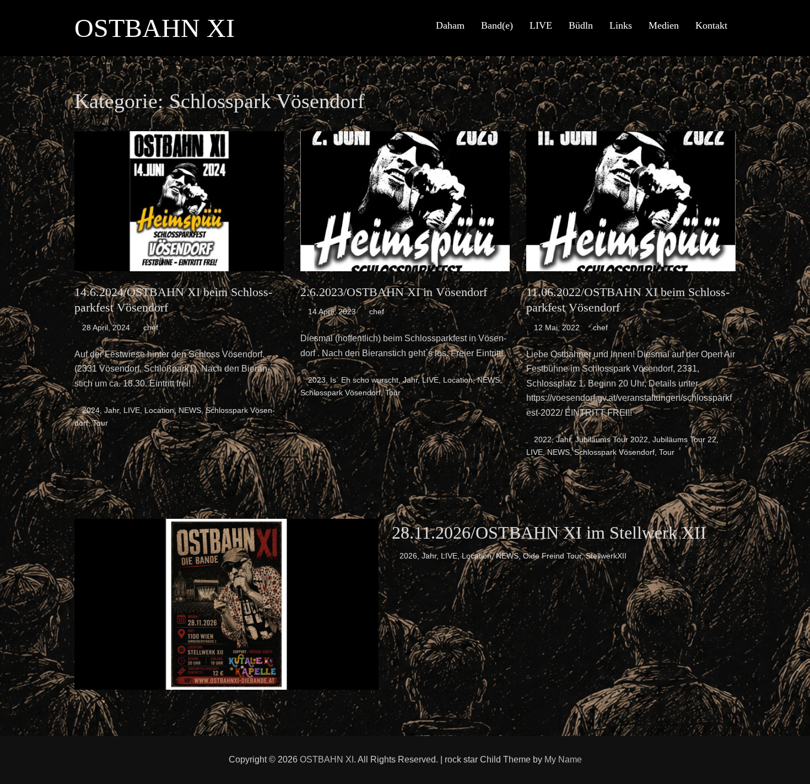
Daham (450, 25)
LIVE (541, 25)
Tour (100, 422)
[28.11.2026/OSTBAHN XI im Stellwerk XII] (226, 603)
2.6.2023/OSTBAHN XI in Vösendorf (393, 292)
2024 (91, 410)
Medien (664, 25)
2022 (543, 439)
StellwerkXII (606, 555)
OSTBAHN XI (154, 27)
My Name (563, 759)
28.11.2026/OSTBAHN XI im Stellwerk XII (549, 533)
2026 (408, 555)
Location (159, 410)
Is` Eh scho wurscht (364, 379)
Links (620, 25)
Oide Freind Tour (552, 555)
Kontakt (711, 25)
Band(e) (497, 25)
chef (150, 327)
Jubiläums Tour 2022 (611, 439)
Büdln (581, 25)
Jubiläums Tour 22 (684, 439)
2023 (317, 379)
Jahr (111, 410)
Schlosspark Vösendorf (340, 392)
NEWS (190, 410)
